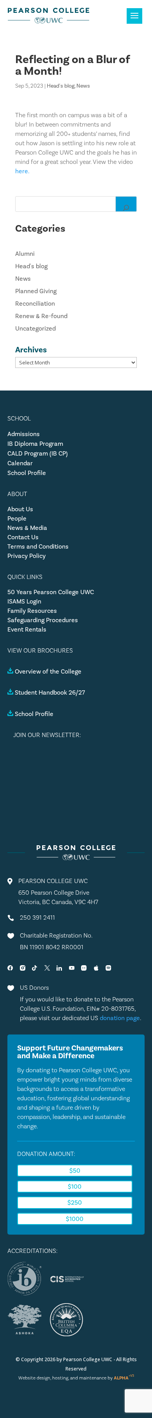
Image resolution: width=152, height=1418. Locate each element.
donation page (120, 1018)
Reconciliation (35, 303)
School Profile (26, 473)
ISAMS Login (24, 601)
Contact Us (23, 537)
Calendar (20, 463)
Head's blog (60, 86)
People (17, 518)
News (83, 86)
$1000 (74, 1219)
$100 (74, 1186)
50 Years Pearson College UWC (50, 592)
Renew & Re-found (41, 316)
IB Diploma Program (35, 443)
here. (22, 171)
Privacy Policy (26, 555)
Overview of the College (48, 671)
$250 (74, 1202)
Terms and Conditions (38, 546)
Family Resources (32, 610)
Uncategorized (35, 328)
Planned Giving (36, 291)
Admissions (23, 434)
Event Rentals (26, 629)
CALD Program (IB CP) (37, 453)
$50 (74, 1170)
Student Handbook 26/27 (50, 692)
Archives (31, 349)
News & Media (27, 527)
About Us (20, 509)
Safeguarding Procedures (42, 620)
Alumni (25, 253)
